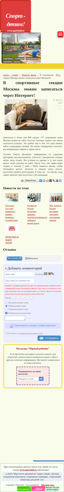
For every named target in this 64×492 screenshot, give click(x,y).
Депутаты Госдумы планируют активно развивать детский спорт (11, 213)
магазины (7, 61)
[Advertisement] (32, 423)
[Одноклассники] (47, 181)
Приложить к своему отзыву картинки (35, 325)
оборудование (32, 58)
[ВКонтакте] (40, 181)
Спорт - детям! (15, 19)
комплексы (8, 58)
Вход (58, 74)
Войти (41, 274)
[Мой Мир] (50, 181)
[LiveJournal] (53, 181)
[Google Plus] (57, 181)
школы (17, 61)
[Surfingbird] (60, 181)
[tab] (14, 259)
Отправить (52, 338)
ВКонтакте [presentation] (32, 258)
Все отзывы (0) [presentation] (14, 258)
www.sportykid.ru (15, 30)
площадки (19, 58)
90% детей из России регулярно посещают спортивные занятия (55, 213)
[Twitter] (44, 181)
